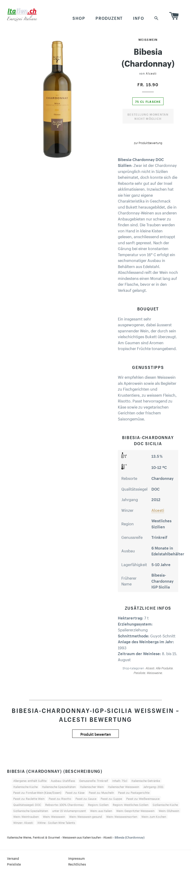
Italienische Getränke (145, 780)
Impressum (76, 858)
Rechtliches (77, 864)
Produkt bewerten (95, 734)
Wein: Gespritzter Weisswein (135, 810)
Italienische (33, 837)
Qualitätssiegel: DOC (27, 804)
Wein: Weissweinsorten (121, 816)
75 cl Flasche (148, 101)
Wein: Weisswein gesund (85, 816)
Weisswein (148, 39)
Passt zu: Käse (75, 792)
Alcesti (151, 73)
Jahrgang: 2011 (153, 786)
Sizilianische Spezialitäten (30, 810)
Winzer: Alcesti (23, 822)
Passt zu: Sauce (85, 798)
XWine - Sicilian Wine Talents (56, 822)
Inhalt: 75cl (119, 780)
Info (138, 17)
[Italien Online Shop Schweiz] (22, 14)
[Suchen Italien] (157, 17)
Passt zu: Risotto (60, 798)
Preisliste (14, 864)
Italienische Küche (25, 786)
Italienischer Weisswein (123, 786)
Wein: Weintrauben (26, 816)
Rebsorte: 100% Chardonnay (64, 804)
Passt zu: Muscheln (101, 792)
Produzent (109, 17)
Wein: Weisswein (54, 816)
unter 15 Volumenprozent (69, 810)
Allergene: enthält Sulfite (30, 780)
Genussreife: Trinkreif (93, 780)
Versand (13, 858)
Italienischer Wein (92, 786)
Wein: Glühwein (169, 810)
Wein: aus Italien (101, 810)
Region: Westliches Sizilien (130, 804)
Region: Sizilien (98, 804)
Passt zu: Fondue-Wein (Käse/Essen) (37, 792)
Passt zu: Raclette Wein (28, 798)
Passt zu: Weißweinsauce (143, 798)
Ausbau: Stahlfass (63, 780)
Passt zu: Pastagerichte (134, 792)
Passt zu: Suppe (111, 798)
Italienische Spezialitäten (59, 786)
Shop (78, 17)
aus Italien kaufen (81, 837)
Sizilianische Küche (165, 804)
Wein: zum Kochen (153, 816)
